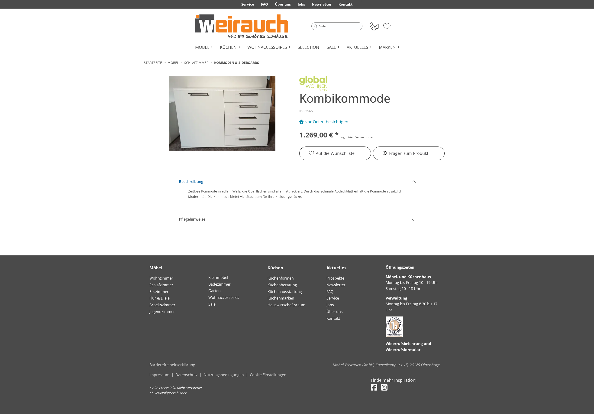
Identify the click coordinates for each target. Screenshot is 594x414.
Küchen (275, 268)
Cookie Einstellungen (268, 375)
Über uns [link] (283, 4)
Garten (214, 290)
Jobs (330, 304)
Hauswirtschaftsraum (286, 304)
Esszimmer (159, 291)
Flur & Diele (159, 298)
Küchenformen (281, 278)
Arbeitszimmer (162, 304)
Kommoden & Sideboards (236, 62)
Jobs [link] (301, 4)
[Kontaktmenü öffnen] (374, 26)
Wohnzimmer (161, 278)
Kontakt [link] (346, 4)
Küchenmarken (281, 298)
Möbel (173, 62)
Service (332, 298)
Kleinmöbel (218, 277)
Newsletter (335, 284)
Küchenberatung (282, 284)
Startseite (153, 62)
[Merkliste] (387, 25)
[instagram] (384, 387)
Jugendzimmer (162, 311)
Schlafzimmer (196, 62)
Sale (212, 304)
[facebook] (374, 387)
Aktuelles (336, 268)
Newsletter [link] (322, 4)
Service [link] (247, 4)
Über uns (334, 311)
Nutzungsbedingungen (224, 374)
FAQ (329, 291)
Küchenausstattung (285, 291)
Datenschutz (186, 374)
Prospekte (335, 278)
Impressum (159, 374)
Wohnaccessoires (223, 297)
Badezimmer (219, 284)
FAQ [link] (264, 4)
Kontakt (333, 318)
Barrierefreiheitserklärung (172, 364)
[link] (241, 26)
